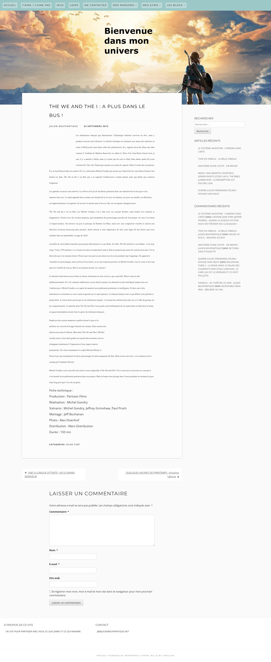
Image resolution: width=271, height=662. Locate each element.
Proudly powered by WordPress (118, 655)
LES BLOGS (175, 5)
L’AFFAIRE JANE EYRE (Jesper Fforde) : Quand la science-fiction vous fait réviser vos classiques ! (220, 220)
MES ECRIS (150, 5)
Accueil (10, 5)
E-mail (54, 564)
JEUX (60, 5)
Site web (54, 578)
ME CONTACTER (96, 5)
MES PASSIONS (123, 5)
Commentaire (59, 511)
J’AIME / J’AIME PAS (36, 5)
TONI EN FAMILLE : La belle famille (217, 158)
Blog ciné (73, 444)
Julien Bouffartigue (63, 126)
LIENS (74, 5)
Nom (53, 550)
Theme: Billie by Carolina (158, 655)
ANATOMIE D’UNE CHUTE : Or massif (218, 165)
